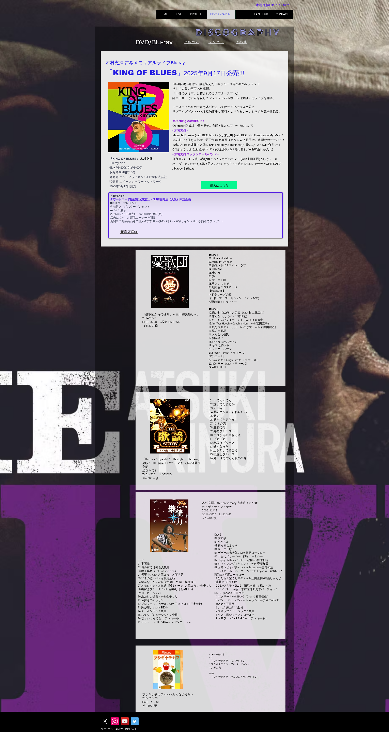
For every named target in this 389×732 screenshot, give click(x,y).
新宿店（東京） (140, 199)
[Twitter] (135, 721)
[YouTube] (125, 721)
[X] (105, 721)
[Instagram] (115, 721)
